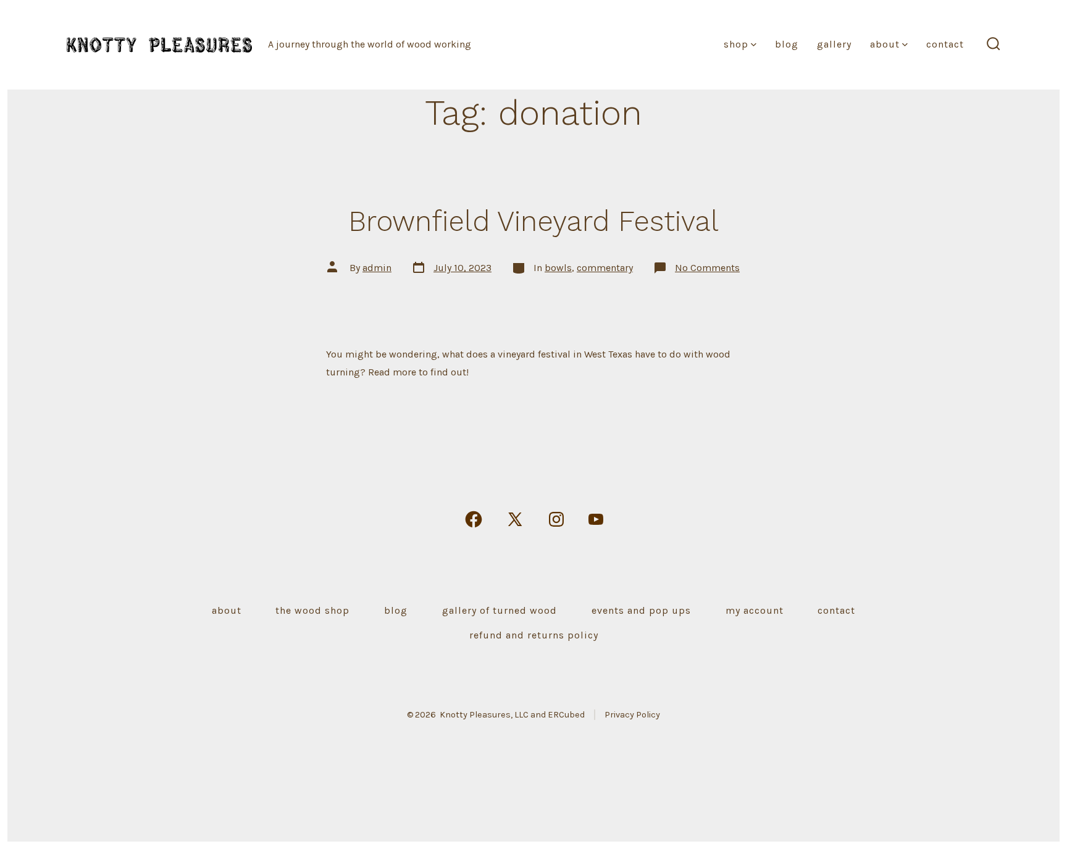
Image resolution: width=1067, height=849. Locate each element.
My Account (755, 610)
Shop (736, 44)
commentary (605, 268)
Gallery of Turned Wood (499, 610)
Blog (786, 44)
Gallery (834, 44)
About (885, 44)
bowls (558, 268)
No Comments (707, 268)
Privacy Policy (632, 714)
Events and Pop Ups (641, 610)
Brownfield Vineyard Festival (533, 221)
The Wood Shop (312, 610)
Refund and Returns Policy (533, 635)
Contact (945, 44)
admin (376, 268)
